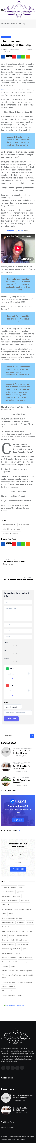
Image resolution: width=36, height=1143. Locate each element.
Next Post (27, 577)
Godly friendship (24, 524)
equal (4, 914)
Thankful (5, 966)
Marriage (28, 748)
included (29, 931)
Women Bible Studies (25, 982)
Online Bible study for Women (11, 529)
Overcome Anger (22, 944)
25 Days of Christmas (9, 887)
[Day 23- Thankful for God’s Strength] (6, 766)
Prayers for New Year (9, 957)
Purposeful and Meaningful (11, 533)
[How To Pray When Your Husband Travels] (6, 752)
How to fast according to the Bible (13, 931)
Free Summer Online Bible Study (12, 918)
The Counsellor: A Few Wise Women (18, 580)
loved (4, 936)
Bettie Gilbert (6, 896)
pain (24, 949)
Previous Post (10, 559)
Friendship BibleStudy (9, 524)
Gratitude (30, 922)
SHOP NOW (18, 820)
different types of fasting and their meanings (16, 909)
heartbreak (5, 927)
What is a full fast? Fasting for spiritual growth (17, 971)
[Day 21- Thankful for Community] (6, 781)
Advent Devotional (8, 892)
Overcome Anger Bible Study (11, 949)
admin (5, 49)
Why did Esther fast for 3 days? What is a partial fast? (17, 976)
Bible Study (17, 762)
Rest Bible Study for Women (11, 962)
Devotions (25, 762)
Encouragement (18, 748)
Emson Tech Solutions (18, 1139)
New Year (5, 940)
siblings (25, 962)
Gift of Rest (20, 922)
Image (6, 702)
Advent (21, 887)
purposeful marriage (25, 957)
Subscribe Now (18, 869)
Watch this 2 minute (15, 231)
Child (3, 905)
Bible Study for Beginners (10, 900)
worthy (20, 995)
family (10, 914)
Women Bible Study (8, 986)
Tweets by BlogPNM (8, 1128)
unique (13, 966)
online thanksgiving (8, 944)
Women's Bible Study (8, 982)
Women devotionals (8, 995)
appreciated (20, 892)
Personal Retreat (7, 953)
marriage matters (22, 936)
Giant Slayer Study (8, 922)
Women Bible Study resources (11, 991)
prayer (18, 953)
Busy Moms (25, 900)
